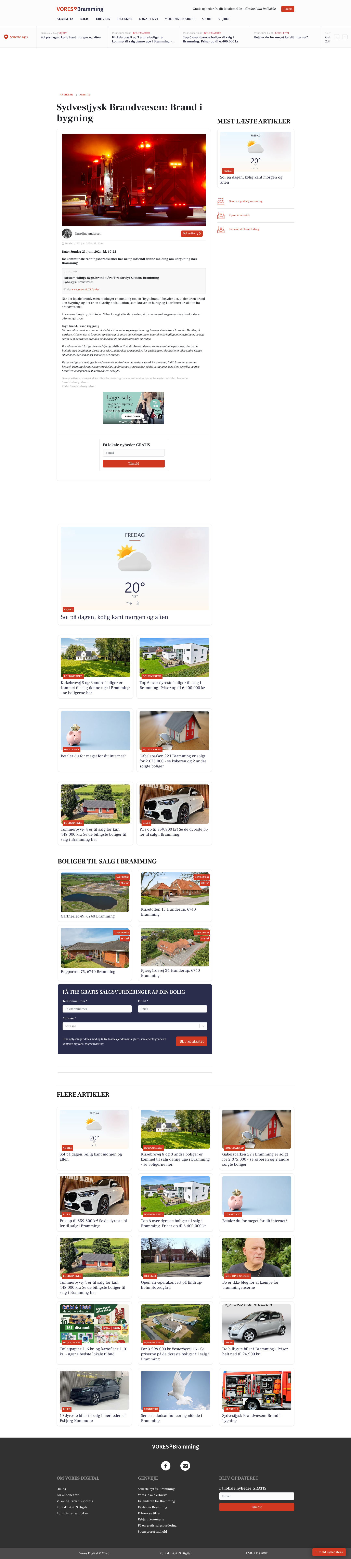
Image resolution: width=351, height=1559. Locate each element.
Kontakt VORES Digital (73, 1507)
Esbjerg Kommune (151, 1519)
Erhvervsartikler (149, 1513)
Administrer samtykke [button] (72, 1513)
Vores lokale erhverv (152, 1495)
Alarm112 (65, 19)
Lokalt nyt (148, 19)
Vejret (224, 19)
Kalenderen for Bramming (156, 1501)
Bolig (84, 19)
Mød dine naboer (180, 19)
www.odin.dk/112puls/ (85, 289)
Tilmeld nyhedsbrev (329, 1552)
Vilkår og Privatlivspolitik (75, 1501)
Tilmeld (287, 9)
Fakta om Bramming (152, 1507)
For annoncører (68, 1495)
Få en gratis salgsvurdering (157, 1525)
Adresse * (69, 1018)
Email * (143, 1001)
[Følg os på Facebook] (166, 1466)
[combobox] (65, 1026)
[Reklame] (133, 408)
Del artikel (189, 233)
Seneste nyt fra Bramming (156, 1489)
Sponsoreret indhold (152, 1532)
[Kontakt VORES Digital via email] (185, 1466)
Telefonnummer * (75, 1001)
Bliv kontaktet (192, 1041)
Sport (207, 19)
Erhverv (103, 19)
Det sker (124, 19)
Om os (61, 1489)
